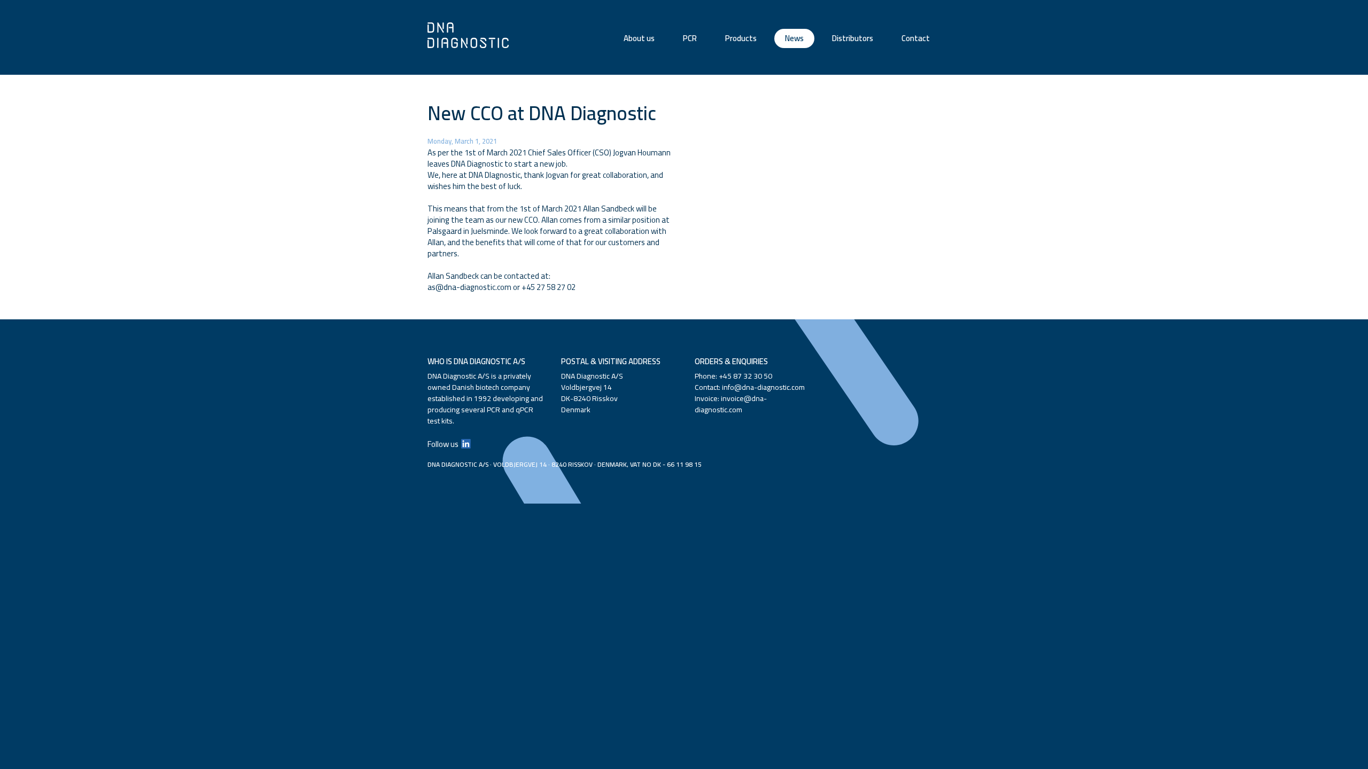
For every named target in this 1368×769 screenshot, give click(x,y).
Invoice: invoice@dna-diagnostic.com (731, 404)
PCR (690, 38)
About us (639, 38)
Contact (915, 38)
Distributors (852, 38)
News (794, 38)
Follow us (443, 444)
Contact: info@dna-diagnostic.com (750, 387)
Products (741, 38)
